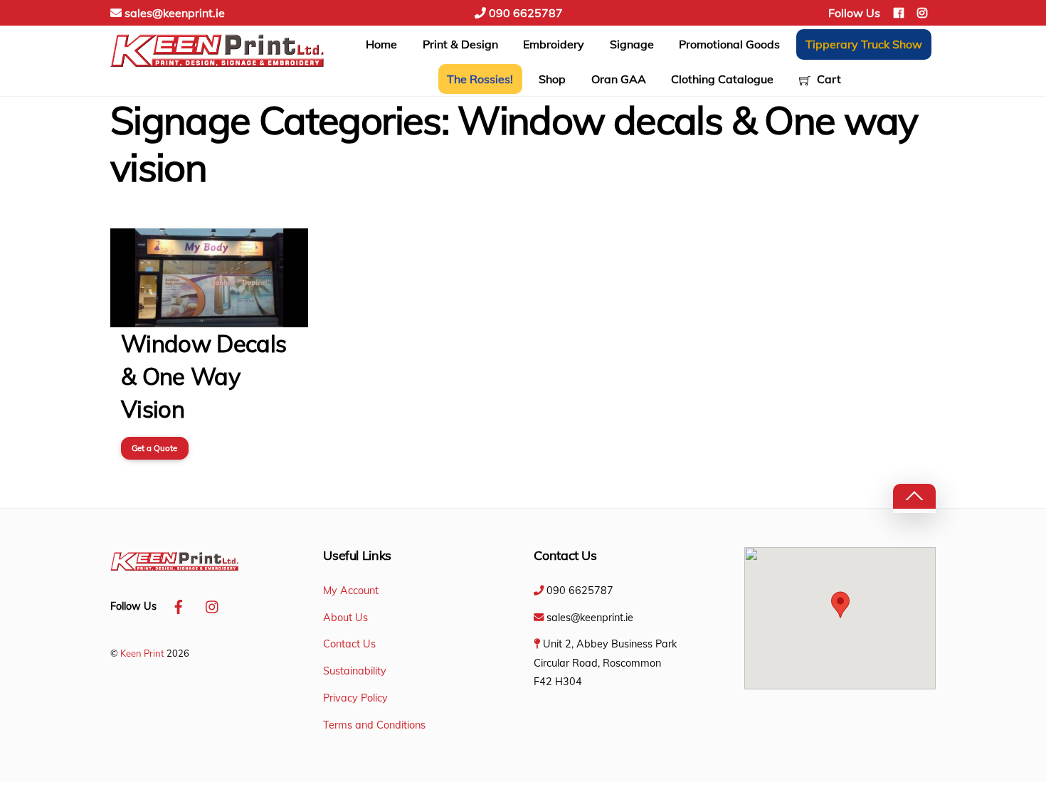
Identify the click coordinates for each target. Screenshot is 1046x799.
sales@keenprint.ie (173, 13)
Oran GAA (618, 79)
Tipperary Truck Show (863, 44)
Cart (827, 79)
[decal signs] (209, 318)
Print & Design (460, 44)
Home (381, 44)
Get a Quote (154, 448)
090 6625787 (524, 13)
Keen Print (142, 653)
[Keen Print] (217, 68)
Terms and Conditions (374, 725)
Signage (632, 44)
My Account (351, 590)
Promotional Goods (729, 44)
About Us (345, 617)
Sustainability (354, 671)
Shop (552, 79)
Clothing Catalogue (722, 79)
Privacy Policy (355, 698)
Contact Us (349, 643)
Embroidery (553, 44)
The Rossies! (480, 79)
